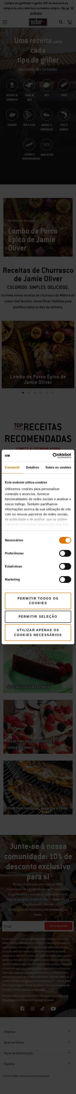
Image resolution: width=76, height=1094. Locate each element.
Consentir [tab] (12, 467)
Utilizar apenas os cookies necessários (38, 632)
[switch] (65, 553)
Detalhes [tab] (32, 467)
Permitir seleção (38, 616)
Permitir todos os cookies (38, 601)
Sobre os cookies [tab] (58, 467)
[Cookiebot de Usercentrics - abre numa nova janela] (53, 455)
